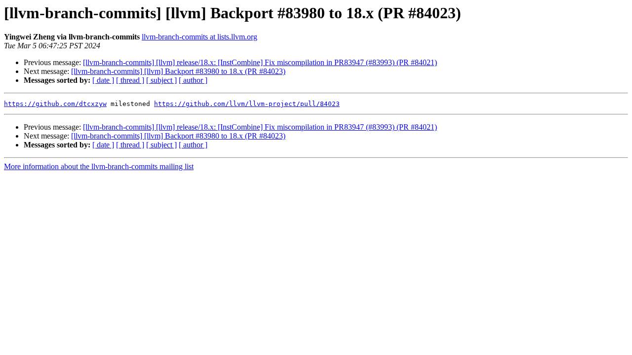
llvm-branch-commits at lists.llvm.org (199, 37)
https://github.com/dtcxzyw (55, 103)
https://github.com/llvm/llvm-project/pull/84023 (247, 103)
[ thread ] (130, 80)
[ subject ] (161, 80)
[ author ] (193, 80)
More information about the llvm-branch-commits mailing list (99, 166)
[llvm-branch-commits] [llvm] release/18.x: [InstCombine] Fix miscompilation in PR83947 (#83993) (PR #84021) (260, 62)
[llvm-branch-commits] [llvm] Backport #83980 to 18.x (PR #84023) (178, 71)
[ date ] (103, 80)
